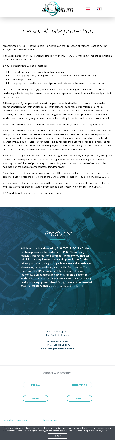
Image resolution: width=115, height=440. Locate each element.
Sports (35, 398)
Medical (35, 385)
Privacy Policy (101, 428)
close (57, 436)
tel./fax (57, 345)
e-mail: (58, 348)
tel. (57, 341)
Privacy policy (7, 420)
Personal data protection (47, 420)
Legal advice (22, 420)
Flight (79, 398)
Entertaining (79, 385)
